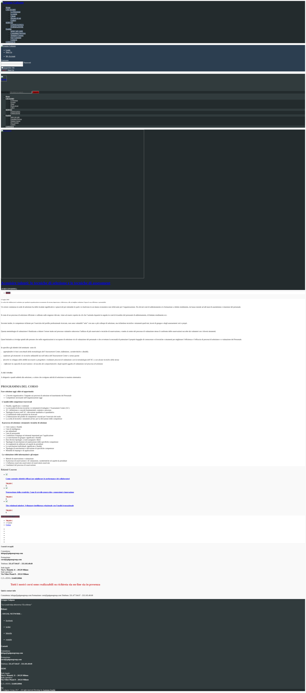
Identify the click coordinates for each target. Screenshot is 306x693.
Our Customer (16, 38)
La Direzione (15, 12)
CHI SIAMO (11, 10)
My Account (10, 56)
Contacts (14, 40)
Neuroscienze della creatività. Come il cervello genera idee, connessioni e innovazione (40, 492)
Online (8, 525)
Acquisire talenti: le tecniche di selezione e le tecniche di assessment (55, 283)
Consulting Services (18, 33)
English (8, 29)
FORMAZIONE (17, 27)
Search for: (5, 92)
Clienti (13, 16)
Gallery (13, 20)
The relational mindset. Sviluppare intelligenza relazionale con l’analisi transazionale (40, 506)
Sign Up (9, 52)
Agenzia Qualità (49, 690)
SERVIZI (9, 23)
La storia (14, 14)
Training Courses (17, 36)
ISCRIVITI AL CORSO (10, 517)
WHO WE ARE (17, 31)
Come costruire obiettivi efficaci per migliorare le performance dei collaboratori (38, 479)
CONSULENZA (17, 25)
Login (8, 50)
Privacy (4, 609)
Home (8, 8)
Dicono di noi (16, 18)
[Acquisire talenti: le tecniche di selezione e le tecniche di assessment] (72, 278)
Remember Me (9, 68)
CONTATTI (10, 42)
